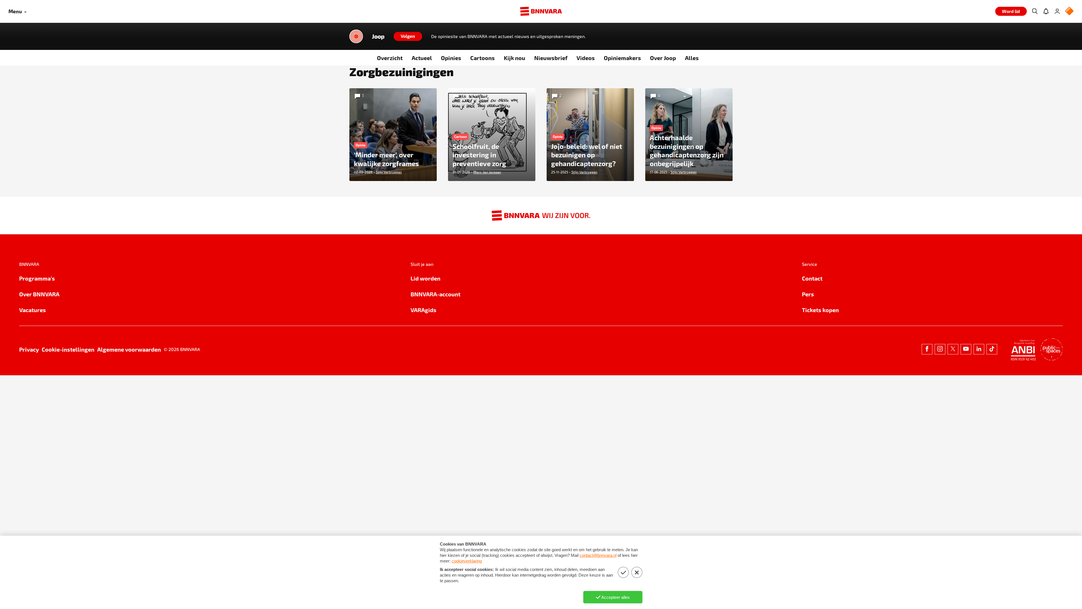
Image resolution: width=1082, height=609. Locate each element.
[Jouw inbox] (1046, 11)
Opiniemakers (622, 57)
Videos (586, 57)
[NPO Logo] (1069, 11)
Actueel (422, 57)
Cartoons (482, 57)
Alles (692, 57)
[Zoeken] (1034, 11)
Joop (378, 36)
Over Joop (663, 57)
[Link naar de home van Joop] (356, 36)
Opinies (451, 57)
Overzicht (390, 57)
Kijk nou (514, 57)
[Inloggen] (1057, 11)
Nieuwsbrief (550, 57)
